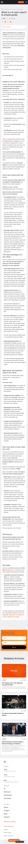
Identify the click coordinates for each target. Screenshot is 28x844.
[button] (26, 2)
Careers (7, 810)
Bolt (5, 780)
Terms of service (8, 835)
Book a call (21, 2)
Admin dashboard (9, 826)
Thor (5, 775)
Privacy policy (7, 832)
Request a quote (19, 841)
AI (4, 789)
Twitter (6, 829)
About (6, 807)
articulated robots (8, 317)
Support (7, 817)
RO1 (8, 577)
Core (5, 769)
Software (7, 792)
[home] (2, 2)
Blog (5, 814)
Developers (8, 795)
